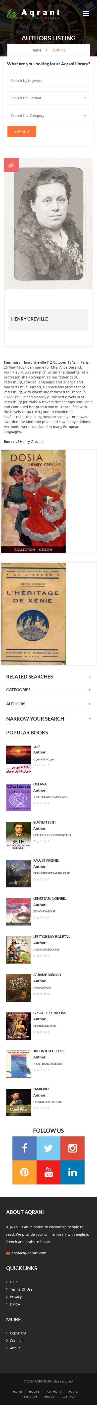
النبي (36, 746)
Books (34, 1391)
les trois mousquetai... (51, 936)
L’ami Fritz (41, 1089)
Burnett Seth (44, 822)
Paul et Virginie (45, 860)
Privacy (16, 1296)
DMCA (15, 1304)
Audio (73, 1391)
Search (21, 131)
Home (36, 50)
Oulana (40, 784)
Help (14, 1282)
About (15, 1348)
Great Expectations (49, 1013)
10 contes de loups (48, 1051)
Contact (16, 1340)
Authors (54, 1391)
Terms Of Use (21, 1289)
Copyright (18, 1333)
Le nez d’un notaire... (49, 898)
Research (29, 1396)
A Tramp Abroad (47, 975)
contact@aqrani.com (29, 1253)
